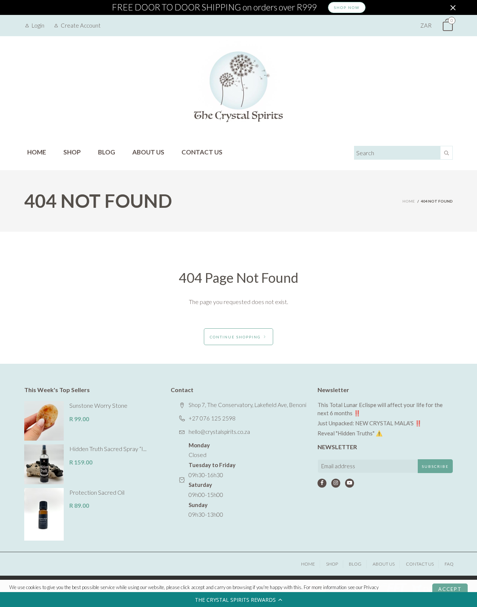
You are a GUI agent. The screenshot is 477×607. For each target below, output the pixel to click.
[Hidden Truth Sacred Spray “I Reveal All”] (44, 464)
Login (38, 25)
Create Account (81, 25)
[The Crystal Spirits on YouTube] (349, 483)
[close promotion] (452, 7)
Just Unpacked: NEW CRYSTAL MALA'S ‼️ (370, 423)
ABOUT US (148, 152)
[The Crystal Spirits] (238, 86)
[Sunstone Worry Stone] (44, 421)
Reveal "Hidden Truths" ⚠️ (350, 433)
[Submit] (446, 153)
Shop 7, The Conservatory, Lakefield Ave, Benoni (247, 404)
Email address (338, 466)
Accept (450, 589)
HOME (36, 152)
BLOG (106, 152)
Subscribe (435, 466)
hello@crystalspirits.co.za (219, 431)
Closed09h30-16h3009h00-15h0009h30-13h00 (212, 480)
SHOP (72, 152)
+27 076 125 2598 (212, 418)
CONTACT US (201, 152)
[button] (238, 599)
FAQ (449, 564)
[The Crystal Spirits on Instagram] (335, 483)
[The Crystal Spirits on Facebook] (322, 483)
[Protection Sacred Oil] (44, 514)
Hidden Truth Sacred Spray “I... (107, 448)
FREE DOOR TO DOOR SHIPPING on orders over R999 (214, 7)
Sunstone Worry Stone (98, 405)
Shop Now (347, 7)
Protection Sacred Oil (96, 492)
